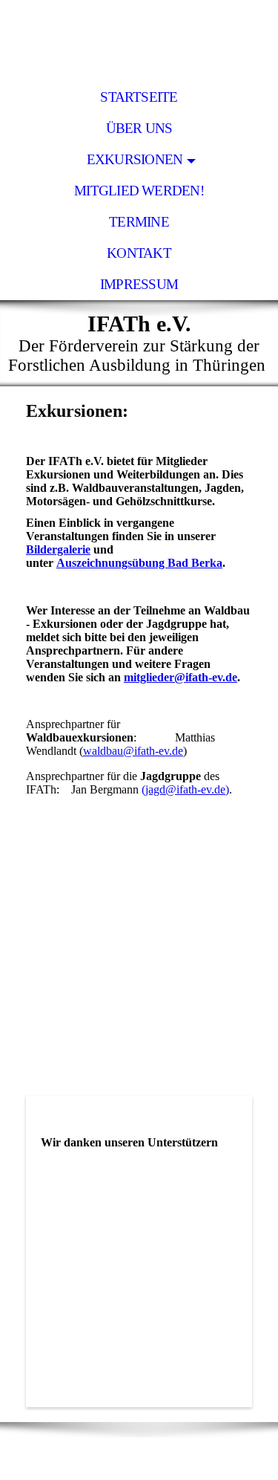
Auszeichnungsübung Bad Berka (139, 562)
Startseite (138, 97)
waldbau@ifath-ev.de (133, 750)
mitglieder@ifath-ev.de (180, 677)
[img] (139, 41)
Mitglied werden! (139, 190)
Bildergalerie (58, 549)
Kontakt (139, 253)
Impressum (139, 284)
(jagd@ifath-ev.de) (185, 789)
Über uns (139, 128)
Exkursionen (135, 159)
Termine (139, 222)
